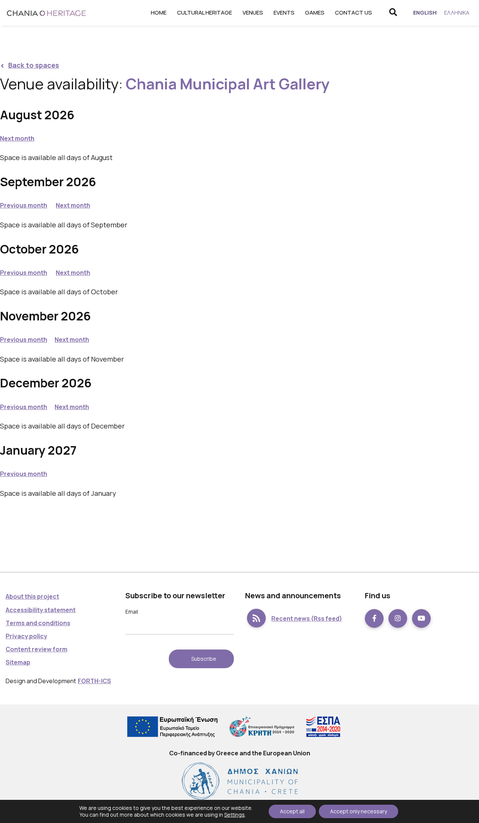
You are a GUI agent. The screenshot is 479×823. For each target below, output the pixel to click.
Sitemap (18, 662)
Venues (252, 12)
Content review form (36, 649)
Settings (234, 814)
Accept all (292, 811)
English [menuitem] (425, 12)
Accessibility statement (41, 610)
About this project (32, 596)
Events (284, 12)
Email (131, 611)
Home (159, 12)
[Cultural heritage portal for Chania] (47, 12)
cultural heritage (204, 12)
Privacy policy (26, 636)
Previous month (23, 205)
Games (314, 12)
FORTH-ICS (94, 681)
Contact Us (353, 12)
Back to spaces (33, 65)
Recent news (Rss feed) (306, 618)
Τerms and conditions (38, 623)
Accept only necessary (358, 811)
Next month (17, 138)
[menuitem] (424, 13)
